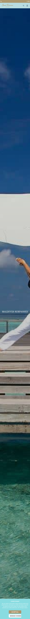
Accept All (15, 612)
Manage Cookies (15, 616)
